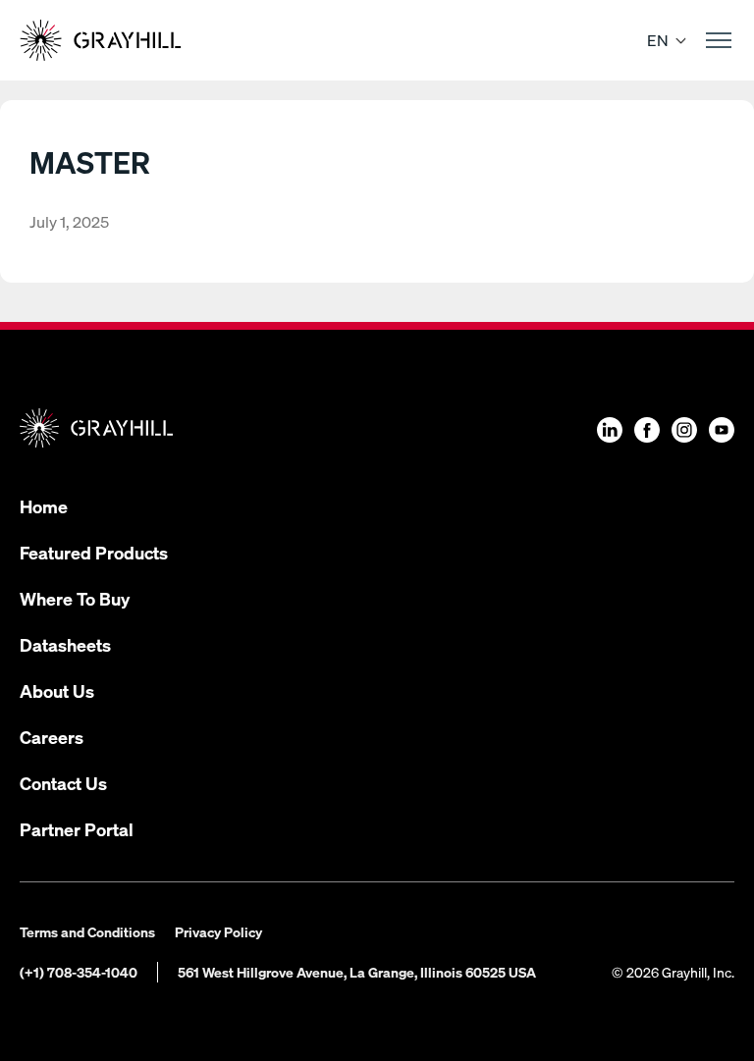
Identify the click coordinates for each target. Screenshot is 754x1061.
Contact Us (63, 782)
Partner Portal (77, 829)
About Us (57, 690)
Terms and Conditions (87, 931)
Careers (51, 736)
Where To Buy (75, 598)
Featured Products (94, 552)
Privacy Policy (218, 931)
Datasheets (65, 644)
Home (44, 506)
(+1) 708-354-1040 (78, 972)
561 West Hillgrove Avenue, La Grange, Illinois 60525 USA (357, 972)
